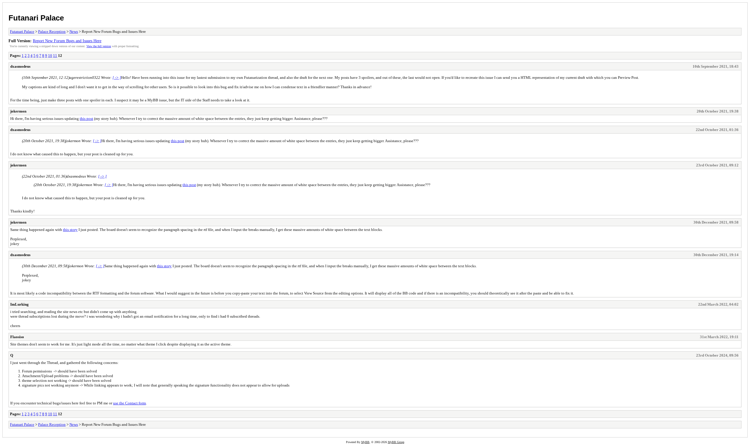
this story (70, 229)
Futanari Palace (36, 17)
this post (86, 118)
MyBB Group (396, 442)
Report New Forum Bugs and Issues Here (67, 40)
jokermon (18, 111)
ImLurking (19, 304)
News (73, 31)
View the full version (98, 46)
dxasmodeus (20, 66)
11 (55, 55)
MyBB (365, 442)
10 (50, 55)
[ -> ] (116, 77)
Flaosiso (17, 337)
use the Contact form (129, 403)
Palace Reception (52, 31)
